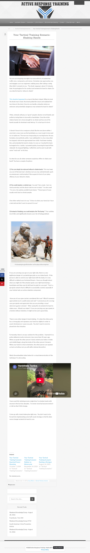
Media (78, 22)
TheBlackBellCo (58, 547)
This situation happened (17, 99)
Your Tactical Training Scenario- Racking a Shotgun (45, 460)
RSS (82, 2)
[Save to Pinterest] (2, 284)
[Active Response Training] (45, 10)
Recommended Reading (51, 22)
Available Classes (20, 22)
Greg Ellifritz (31, 480)
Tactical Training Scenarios (22, 28)
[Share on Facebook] (2, 275)
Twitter (79, 2)
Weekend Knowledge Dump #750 (20, 521)
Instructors (30, 22)
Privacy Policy (45, 549)
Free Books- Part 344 (16, 518)
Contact (62, 22)
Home (11, 22)
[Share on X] (2, 279)
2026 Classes (39, 22)
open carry (12, 484)
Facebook (76, 2)
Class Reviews (71, 22)
